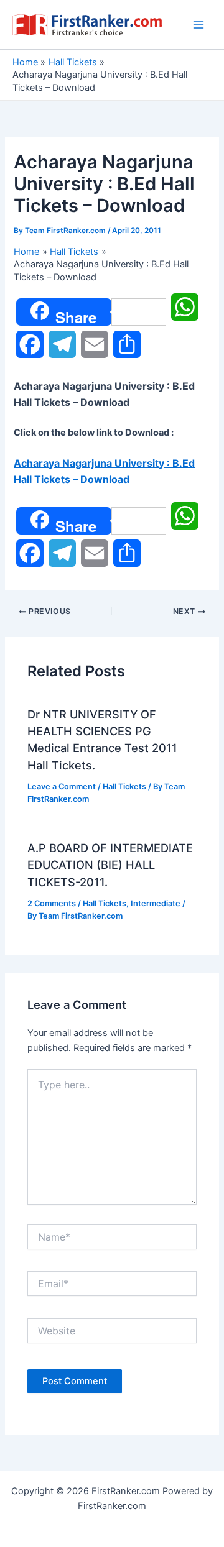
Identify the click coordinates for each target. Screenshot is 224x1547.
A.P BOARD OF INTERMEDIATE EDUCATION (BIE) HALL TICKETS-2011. (110, 865)
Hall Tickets (124, 786)
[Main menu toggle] (198, 25)
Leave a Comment (61, 786)
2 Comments (51, 903)
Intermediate (155, 903)
